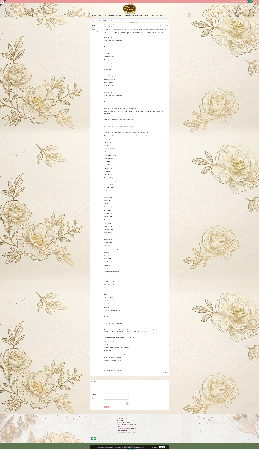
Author (93, 394)
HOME (94, 15)
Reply (107, 407)
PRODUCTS (101, 15)
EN (255, 1)
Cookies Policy (141, 447)
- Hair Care (120, 420)
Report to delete (164, 25)
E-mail (93, 398)
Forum (92, 20)
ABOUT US (163, 15)
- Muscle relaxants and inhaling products (127, 424)
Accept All (162, 447)
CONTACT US (154, 15)
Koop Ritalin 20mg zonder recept (114, 20)
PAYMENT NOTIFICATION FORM (133, 15)
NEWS (146, 15)
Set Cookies (154, 447)
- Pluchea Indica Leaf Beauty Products (126, 432)
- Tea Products (120, 426)
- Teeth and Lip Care (122, 430)
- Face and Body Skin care (123, 422)
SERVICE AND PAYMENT (115, 15)
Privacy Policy (133, 447)
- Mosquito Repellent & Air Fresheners (127, 428)
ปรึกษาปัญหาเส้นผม (100, 20)
